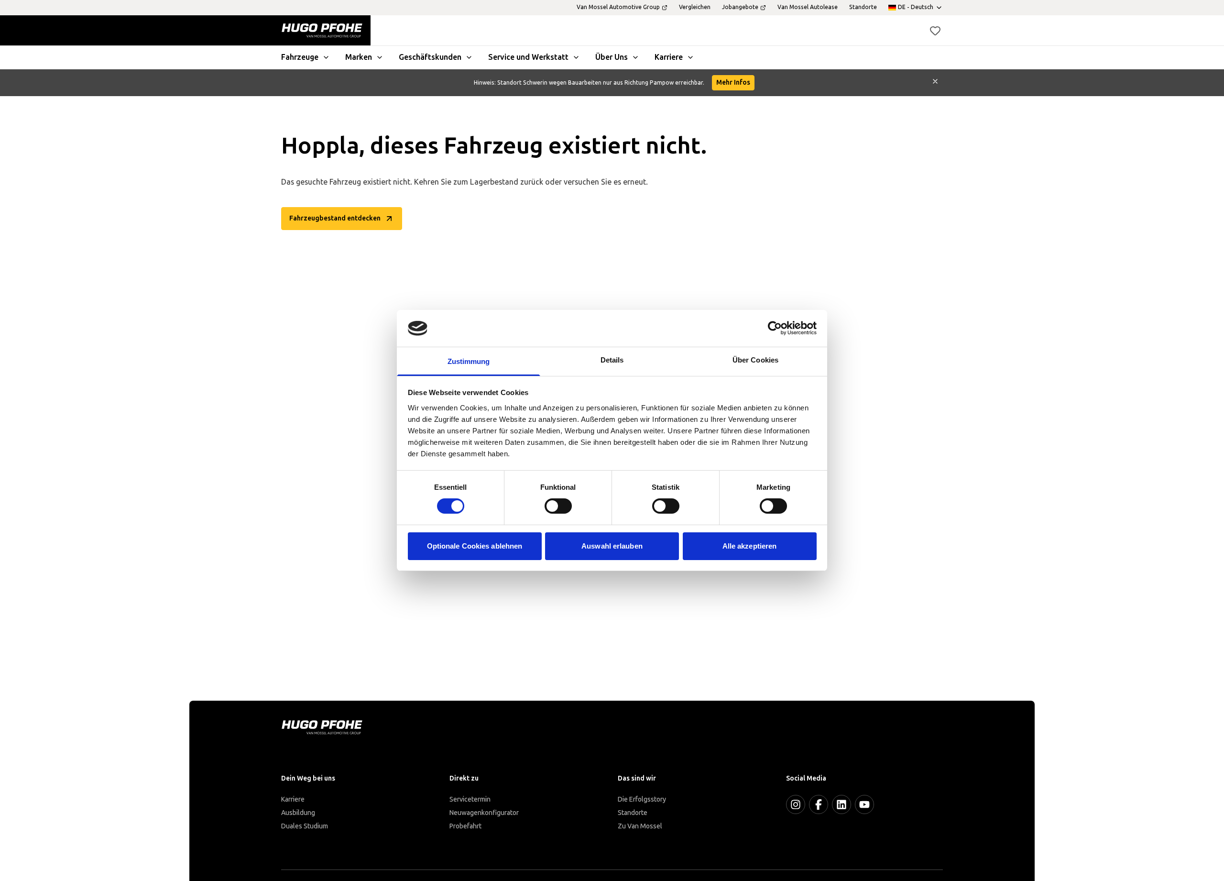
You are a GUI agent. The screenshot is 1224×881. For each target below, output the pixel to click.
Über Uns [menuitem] (611, 57)
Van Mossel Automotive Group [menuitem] (618, 7)
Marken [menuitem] (358, 57)
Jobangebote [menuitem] (740, 7)
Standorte (632, 813)
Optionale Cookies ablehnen (475, 546)
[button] (935, 30)
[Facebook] (818, 804)
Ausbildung (298, 813)
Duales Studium (304, 826)
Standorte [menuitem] (863, 7)
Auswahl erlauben (612, 546)
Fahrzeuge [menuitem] (299, 57)
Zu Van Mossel (640, 826)
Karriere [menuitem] (669, 57)
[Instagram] (795, 804)
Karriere (293, 799)
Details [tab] (612, 360)
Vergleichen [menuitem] (694, 7)
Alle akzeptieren (749, 546)
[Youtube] (864, 804)
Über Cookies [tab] (755, 360)
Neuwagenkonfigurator (484, 813)
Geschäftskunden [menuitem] (430, 57)
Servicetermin (470, 799)
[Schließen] (935, 82)
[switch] (558, 506)
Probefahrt (465, 826)
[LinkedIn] (841, 804)
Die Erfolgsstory (642, 799)
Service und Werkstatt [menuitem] (528, 57)
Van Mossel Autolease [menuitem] (807, 7)
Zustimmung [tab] (469, 361)
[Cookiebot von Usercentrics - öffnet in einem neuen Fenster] (775, 328)
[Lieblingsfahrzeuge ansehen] (935, 30)
